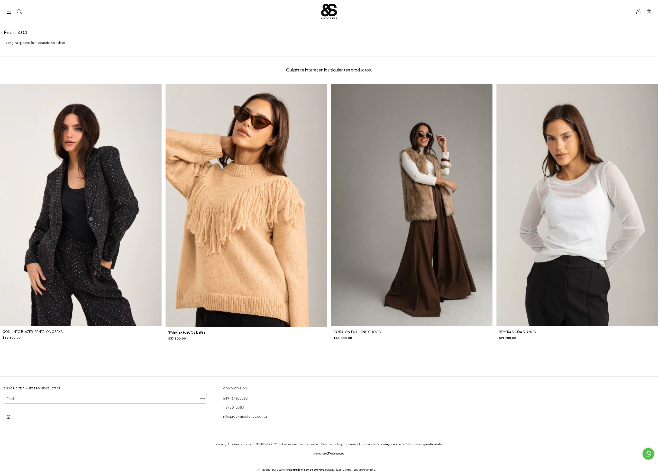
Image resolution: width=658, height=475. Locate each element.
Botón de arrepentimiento (424, 444)
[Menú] (9, 12)
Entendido (390, 469)
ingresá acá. (393, 444)
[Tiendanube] (329, 454)
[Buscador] (19, 12)
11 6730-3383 (233, 407)
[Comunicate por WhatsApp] (648, 454)
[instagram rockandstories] (8, 417)
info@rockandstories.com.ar (245, 416)
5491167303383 (235, 398)
